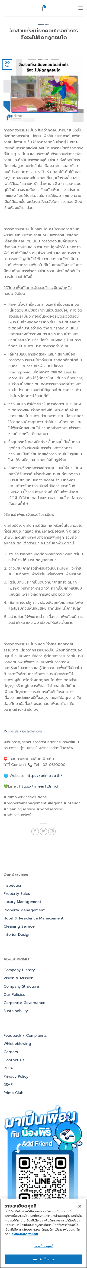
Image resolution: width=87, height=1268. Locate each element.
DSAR (8, 1084)
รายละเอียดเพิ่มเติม (25, 1234)
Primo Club (13, 1093)
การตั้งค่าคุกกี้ (43, 1246)
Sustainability (15, 1011)
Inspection (13, 885)
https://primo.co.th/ (44, 775)
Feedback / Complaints (25, 1035)
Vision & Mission (18, 978)
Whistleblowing (17, 1044)
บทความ (43, 25)
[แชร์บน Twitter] (43, 831)
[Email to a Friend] (52, 831)
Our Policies (14, 994)
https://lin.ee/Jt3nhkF (39, 786)
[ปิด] (79, 1206)
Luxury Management (22, 902)
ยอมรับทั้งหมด (43, 1259)
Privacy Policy (15, 1076)
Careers (10, 1052)
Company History (19, 970)
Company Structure (21, 986)
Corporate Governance (24, 1003)
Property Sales (16, 893)
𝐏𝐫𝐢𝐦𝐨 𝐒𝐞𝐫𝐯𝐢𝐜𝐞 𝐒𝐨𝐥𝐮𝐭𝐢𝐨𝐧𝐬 (22, 731)
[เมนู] (81, 8)
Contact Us (13, 1060)
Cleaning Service (19, 926)
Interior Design (17, 934)
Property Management (24, 910)
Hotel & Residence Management (33, 918)
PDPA (8, 1068)
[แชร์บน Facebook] (35, 831)
